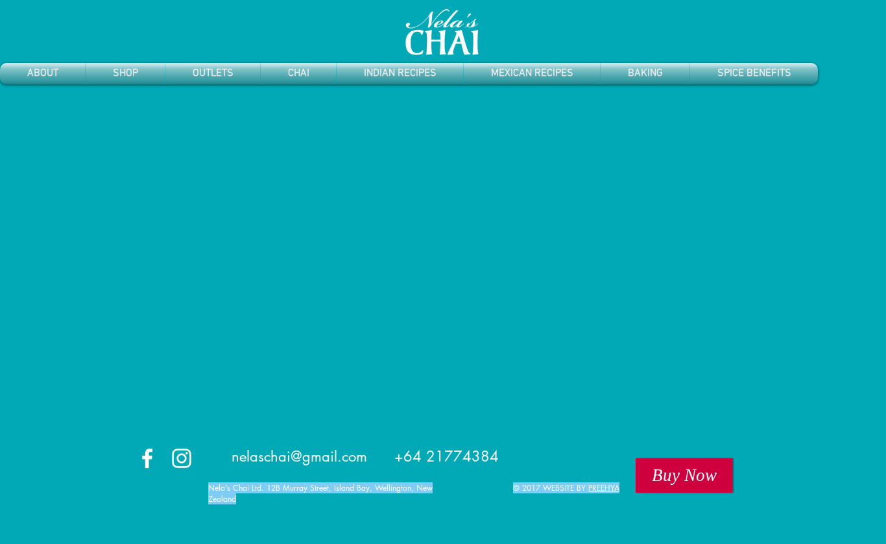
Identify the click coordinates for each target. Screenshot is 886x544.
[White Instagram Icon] (182, 458)
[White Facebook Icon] (147, 458)
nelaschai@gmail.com (299, 456)
